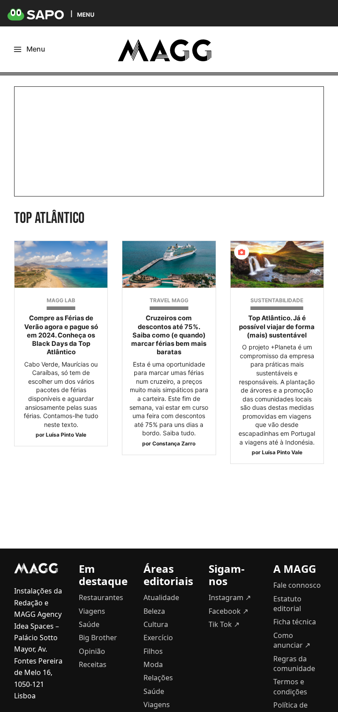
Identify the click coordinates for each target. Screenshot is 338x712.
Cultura (155, 624)
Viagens (92, 611)
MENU (85, 14)
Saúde (89, 624)
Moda (153, 664)
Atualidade (161, 597)
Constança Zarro (173, 443)
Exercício (158, 637)
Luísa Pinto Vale (66, 434)
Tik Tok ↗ (224, 624)
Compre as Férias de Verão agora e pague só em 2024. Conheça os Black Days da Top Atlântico (61, 335)
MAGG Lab (61, 300)
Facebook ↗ (228, 611)
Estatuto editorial (287, 603)
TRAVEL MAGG (169, 300)
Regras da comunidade (294, 663)
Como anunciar (291, 640)
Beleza (154, 611)
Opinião (92, 651)
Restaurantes (101, 597)
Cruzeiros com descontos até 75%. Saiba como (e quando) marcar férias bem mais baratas (168, 335)
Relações (158, 677)
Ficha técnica (294, 622)
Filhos (153, 651)
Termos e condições (290, 686)
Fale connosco (297, 585)
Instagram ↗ (230, 597)
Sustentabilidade (276, 300)
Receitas (93, 664)
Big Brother (98, 637)
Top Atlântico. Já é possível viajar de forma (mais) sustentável (277, 326)
